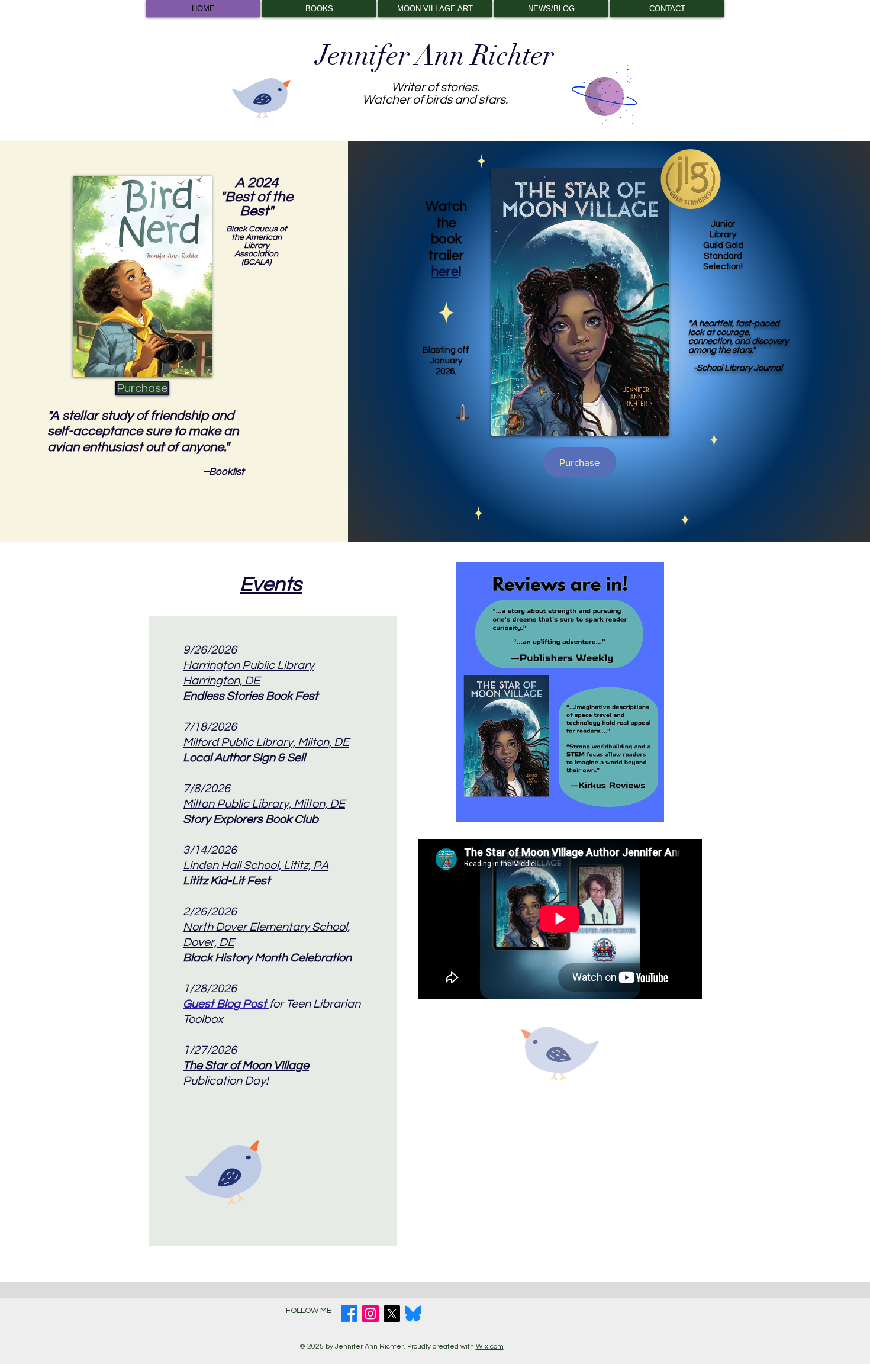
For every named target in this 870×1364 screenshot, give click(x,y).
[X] (392, 1313)
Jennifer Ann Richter (435, 55)
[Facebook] (349, 1313)
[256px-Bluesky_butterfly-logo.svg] (413, 1313)
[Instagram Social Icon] (370, 1313)
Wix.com (490, 1346)
